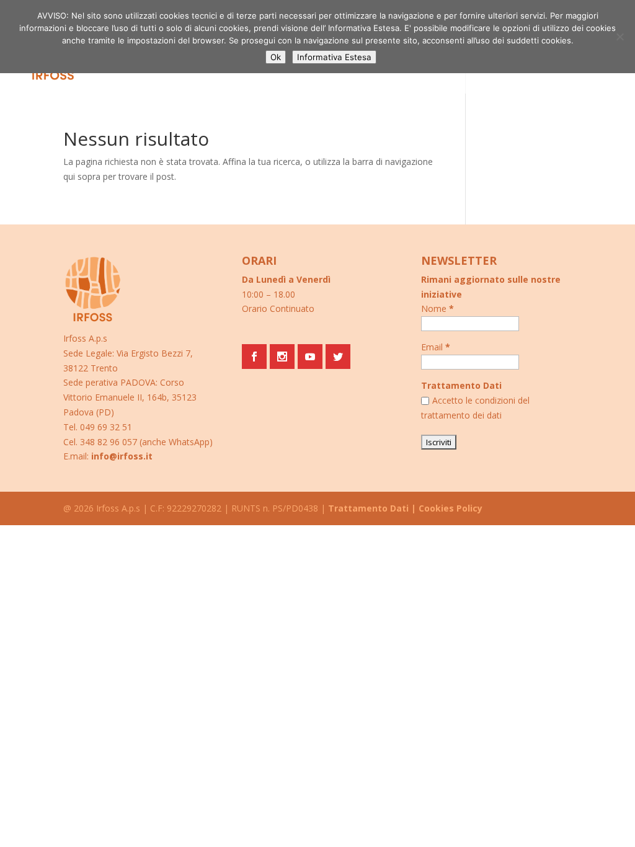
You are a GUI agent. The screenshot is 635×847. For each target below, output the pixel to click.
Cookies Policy (450, 508)
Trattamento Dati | (372, 508)
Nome (437, 308)
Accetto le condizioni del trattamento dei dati (475, 407)
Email (435, 347)
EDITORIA (218, 64)
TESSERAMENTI (113, 64)
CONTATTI (272, 64)
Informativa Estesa (334, 57)
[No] (619, 36)
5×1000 (171, 64)
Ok (275, 57)
